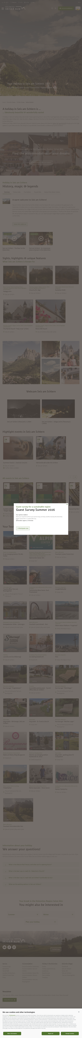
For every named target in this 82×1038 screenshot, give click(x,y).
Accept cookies (70, 1033)
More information (12, 1033)
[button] (78, 1011)
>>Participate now (22, 528)
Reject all (50, 1033)
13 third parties (12, 1015)
